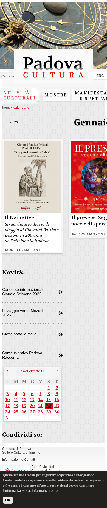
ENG (100, 76)
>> (61, 292)
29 (48, 412)
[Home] (53, 80)
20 (32, 406)
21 (40, 406)
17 (7, 406)
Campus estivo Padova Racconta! (22, 355)
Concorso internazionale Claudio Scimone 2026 (23, 291)
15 (48, 400)
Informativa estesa (46, 491)
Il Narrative (19, 217)
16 (57, 400)
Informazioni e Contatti (19, 460)
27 (32, 412)
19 (24, 406)
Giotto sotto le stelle (19, 334)
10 (7, 400)
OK (7, 500)
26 (24, 412)
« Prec (14, 122)
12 (24, 400)
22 (48, 406)
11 (16, 400)
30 (57, 412)
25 (15, 412)
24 (7, 412)
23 (56, 406)
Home (6, 108)
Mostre (55, 95)
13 (32, 400)
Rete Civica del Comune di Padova (45, 469)
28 (40, 412)
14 (40, 400)
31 (7, 418)
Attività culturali (19, 95)
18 (16, 406)
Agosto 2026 (32, 371)
